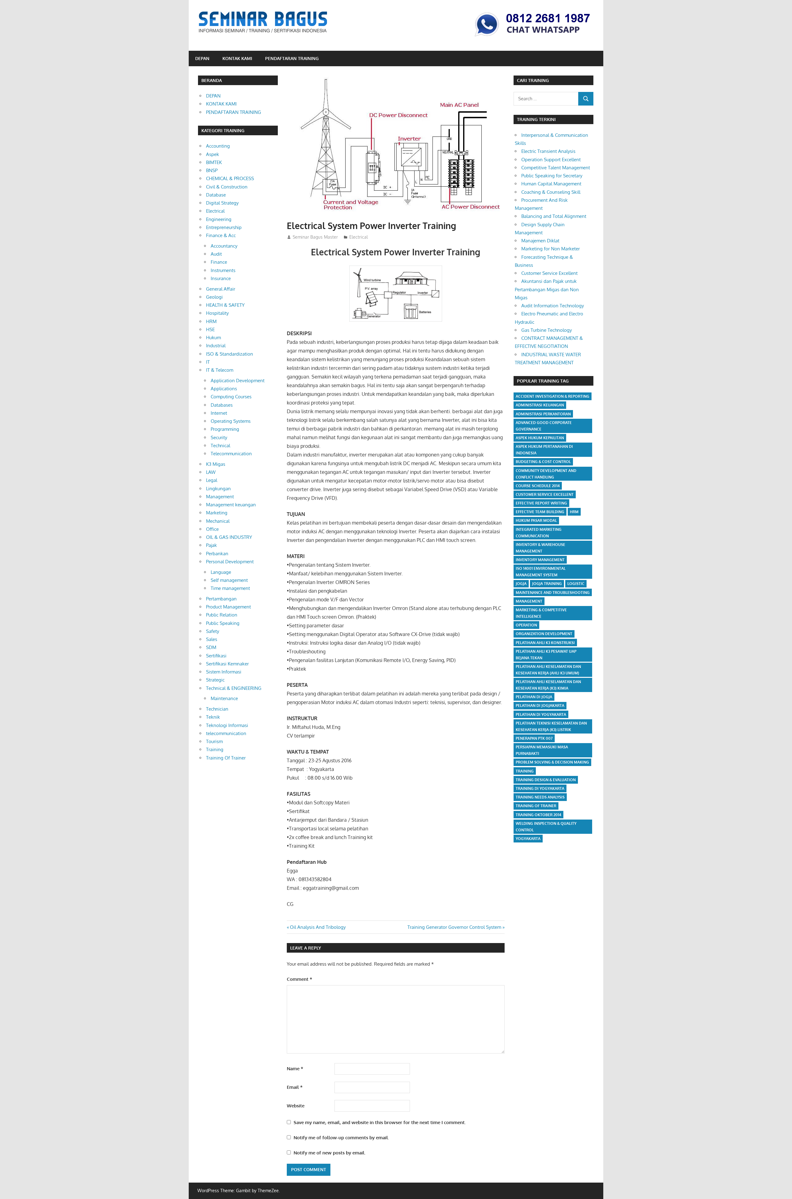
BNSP (211, 170)
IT (208, 362)
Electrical (358, 237)
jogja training (547, 583)
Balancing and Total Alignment (553, 216)
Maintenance (224, 698)
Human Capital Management (551, 184)
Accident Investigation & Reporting (552, 396)
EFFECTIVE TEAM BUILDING (540, 511)
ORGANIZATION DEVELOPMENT (544, 633)
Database (216, 195)
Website (295, 1106)
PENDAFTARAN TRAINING (292, 58)
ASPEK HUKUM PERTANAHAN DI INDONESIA (544, 449)
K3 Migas (215, 464)
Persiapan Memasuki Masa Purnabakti (542, 750)
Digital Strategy (222, 203)
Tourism (214, 741)
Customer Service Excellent (549, 273)
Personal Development (230, 562)
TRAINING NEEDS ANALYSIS (540, 797)
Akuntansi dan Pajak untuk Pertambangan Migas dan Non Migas (547, 289)
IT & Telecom (219, 370)
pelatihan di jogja (534, 697)
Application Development (238, 380)
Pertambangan (221, 599)
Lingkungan (218, 488)
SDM (211, 647)
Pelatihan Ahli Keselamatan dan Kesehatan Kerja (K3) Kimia (548, 684)
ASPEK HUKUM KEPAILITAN (540, 437)
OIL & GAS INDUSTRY (229, 537)
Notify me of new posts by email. (329, 1153)
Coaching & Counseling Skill (550, 192)
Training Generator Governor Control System (454, 927)
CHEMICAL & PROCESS (230, 178)
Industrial (216, 345)
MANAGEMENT (529, 601)
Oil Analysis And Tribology (318, 927)
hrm (574, 511)
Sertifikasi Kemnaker (227, 664)
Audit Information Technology (552, 306)
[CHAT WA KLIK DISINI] (532, 37)
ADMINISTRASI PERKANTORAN (543, 414)
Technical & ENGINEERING (233, 688)
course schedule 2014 (538, 485)
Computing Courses (231, 397)
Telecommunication (231, 454)
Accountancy (224, 246)
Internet (219, 413)
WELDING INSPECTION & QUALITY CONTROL (546, 826)
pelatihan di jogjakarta (540, 705)
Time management (230, 588)
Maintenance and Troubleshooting (553, 592)
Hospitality (217, 313)
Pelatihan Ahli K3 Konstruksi (545, 642)
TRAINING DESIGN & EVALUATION (546, 779)
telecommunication (226, 733)
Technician (217, 709)
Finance (219, 262)
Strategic (215, 680)
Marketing (216, 513)
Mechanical (218, 521)
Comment (299, 979)
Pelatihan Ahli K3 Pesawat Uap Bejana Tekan (546, 654)
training (525, 771)
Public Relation (221, 615)
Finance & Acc (221, 235)
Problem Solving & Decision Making (552, 762)
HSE (210, 329)
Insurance (221, 278)
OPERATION (526, 625)
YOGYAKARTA (528, 838)
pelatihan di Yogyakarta (541, 714)
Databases (222, 405)
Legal (211, 480)
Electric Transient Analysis (548, 151)
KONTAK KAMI (237, 58)
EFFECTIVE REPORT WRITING (541, 503)
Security (219, 437)
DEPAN (202, 58)
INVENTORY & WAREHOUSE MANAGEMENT (540, 547)
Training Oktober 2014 (538, 814)
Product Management (228, 607)
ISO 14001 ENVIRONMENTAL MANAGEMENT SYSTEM (541, 571)
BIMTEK (214, 162)
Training (214, 749)
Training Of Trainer (226, 758)
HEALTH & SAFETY (225, 305)
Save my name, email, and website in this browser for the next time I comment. (380, 1122)
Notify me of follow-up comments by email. (341, 1138)
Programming (225, 429)
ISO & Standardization (229, 354)
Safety (212, 631)
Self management (229, 580)
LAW (211, 472)
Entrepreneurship (224, 227)
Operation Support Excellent (551, 159)
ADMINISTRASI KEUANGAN (540, 405)
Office (212, 529)
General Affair (220, 289)
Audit (216, 254)
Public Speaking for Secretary (551, 176)
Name (295, 1068)
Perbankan (217, 553)
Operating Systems (231, 421)
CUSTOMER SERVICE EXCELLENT (545, 494)
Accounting (218, 146)
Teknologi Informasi (227, 725)
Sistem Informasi (223, 672)
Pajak (211, 545)
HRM (211, 321)
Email (295, 1087)
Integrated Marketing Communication (539, 532)
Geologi (214, 297)
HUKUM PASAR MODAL (536, 520)
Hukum (213, 337)
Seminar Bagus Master (315, 237)
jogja (521, 583)
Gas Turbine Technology (546, 330)
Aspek (212, 154)
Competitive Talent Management (555, 168)
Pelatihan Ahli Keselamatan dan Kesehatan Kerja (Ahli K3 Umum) (548, 669)
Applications (224, 389)
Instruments (223, 270)
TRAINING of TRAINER (536, 805)
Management (220, 497)
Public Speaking (222, 623)
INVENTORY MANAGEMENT (540, 559)
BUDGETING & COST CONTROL (543, 461)
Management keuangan (231, 505)
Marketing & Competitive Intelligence (541, 613)
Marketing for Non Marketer (550, 249)
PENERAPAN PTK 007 (534, 738)
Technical (220, 445)
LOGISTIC (575, 583)
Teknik (213, 717)
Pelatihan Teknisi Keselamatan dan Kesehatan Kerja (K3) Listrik (551, 726)
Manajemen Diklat (540, 241)
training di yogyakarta (540, 788)
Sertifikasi (216, 656)
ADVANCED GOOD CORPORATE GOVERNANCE (544, 425)
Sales (211, 639)
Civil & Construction (227, 187)
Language (221, 572)
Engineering (218, 219)
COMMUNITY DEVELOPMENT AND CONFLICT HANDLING (546, 473)
